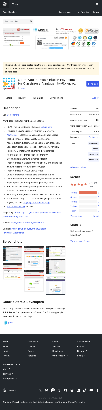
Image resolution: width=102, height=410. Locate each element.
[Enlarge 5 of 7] (62, 249)
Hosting (6, 351)
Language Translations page (36, 202)
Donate (82, 351)
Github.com (46, 127)
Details (8, 97)
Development (56, 97)
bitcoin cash (93, 154)
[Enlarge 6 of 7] (62, 262)
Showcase (32, 341)
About (5, 341)
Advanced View (78, 167)
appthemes (93, 143)
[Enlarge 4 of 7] (40, 273)
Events (80, 346)
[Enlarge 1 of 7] (18, 249)
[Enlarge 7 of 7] (62, 280)
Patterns (31, 355)
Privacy (6, 355)
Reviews (22, 97)
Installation (38, 97)
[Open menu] (98, 4)
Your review (76, 216)
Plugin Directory (10, 12)
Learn (55, 341)
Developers (57, 351)
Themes (31, 346)
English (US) (94, 137)
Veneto (12, 390)
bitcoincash (93, 160)
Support (95, 97)
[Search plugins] (30, 21)
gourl (23, 88)
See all (96, 216)
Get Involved (83, 341)
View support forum (80, 241)
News (5, 346)
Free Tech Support (16, 206)
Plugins (30, 351)
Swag (81, 355)
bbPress (8, 373)
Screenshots (13, 114)
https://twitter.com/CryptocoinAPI (27, 222)
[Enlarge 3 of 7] (40, 249)
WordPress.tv (60, 355)
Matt (6, 369)
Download (93, 84)
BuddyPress (10, 378)
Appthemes (12, 135)
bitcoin (95, 149)
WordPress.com (12, 364)
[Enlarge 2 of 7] (18, 267)
